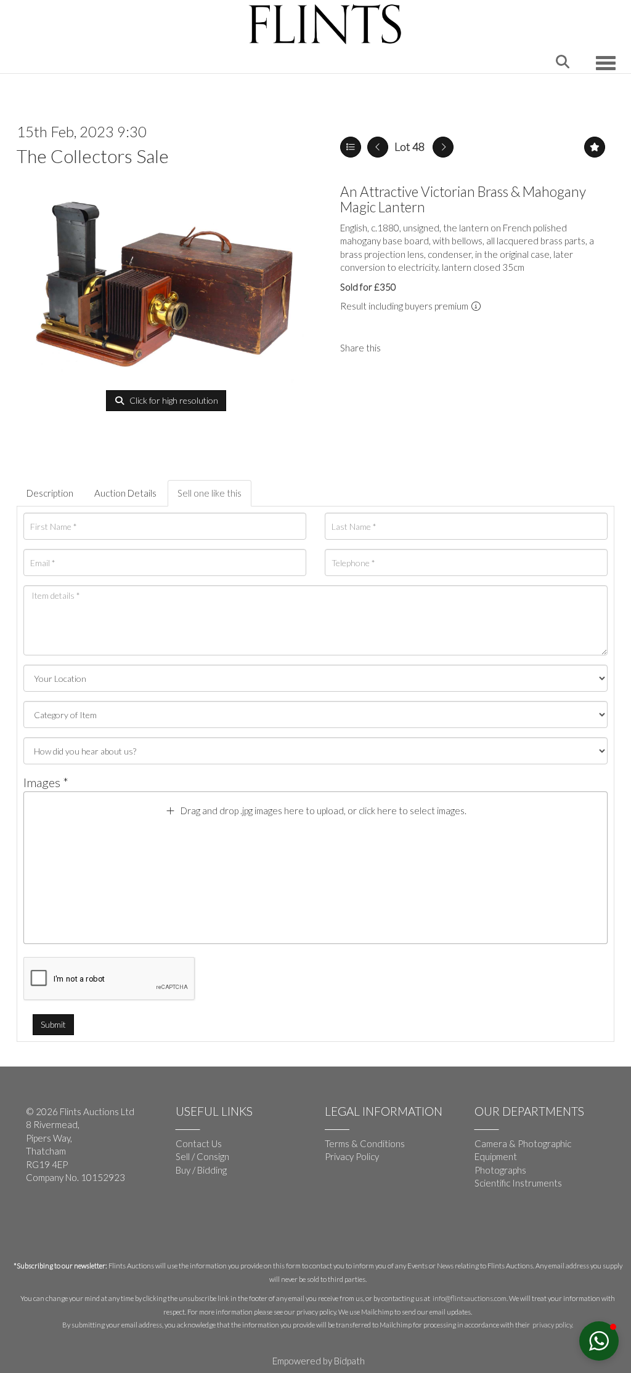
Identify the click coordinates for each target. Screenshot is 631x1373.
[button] (599, 1341)
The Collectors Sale (93, 156)
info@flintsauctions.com (470, 1298)
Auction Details (125, 492)
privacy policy (552, 1325)
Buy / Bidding (201, 1169)
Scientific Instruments (518, 1182)
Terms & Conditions (365, 1143)
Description (49, 492)
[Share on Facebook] (400, 347)
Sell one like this (209, 492)
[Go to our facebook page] (37, 1217)
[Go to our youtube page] (63, 1217)
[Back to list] (350, 147)
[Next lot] (443, 147)
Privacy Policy (352, 1156)
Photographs (500, 1169)
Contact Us (199, 1143)
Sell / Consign (202, 1156)
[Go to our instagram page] (426, 347)
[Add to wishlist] (594, 147)
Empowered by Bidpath (318, 1360)
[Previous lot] (377, 147)
